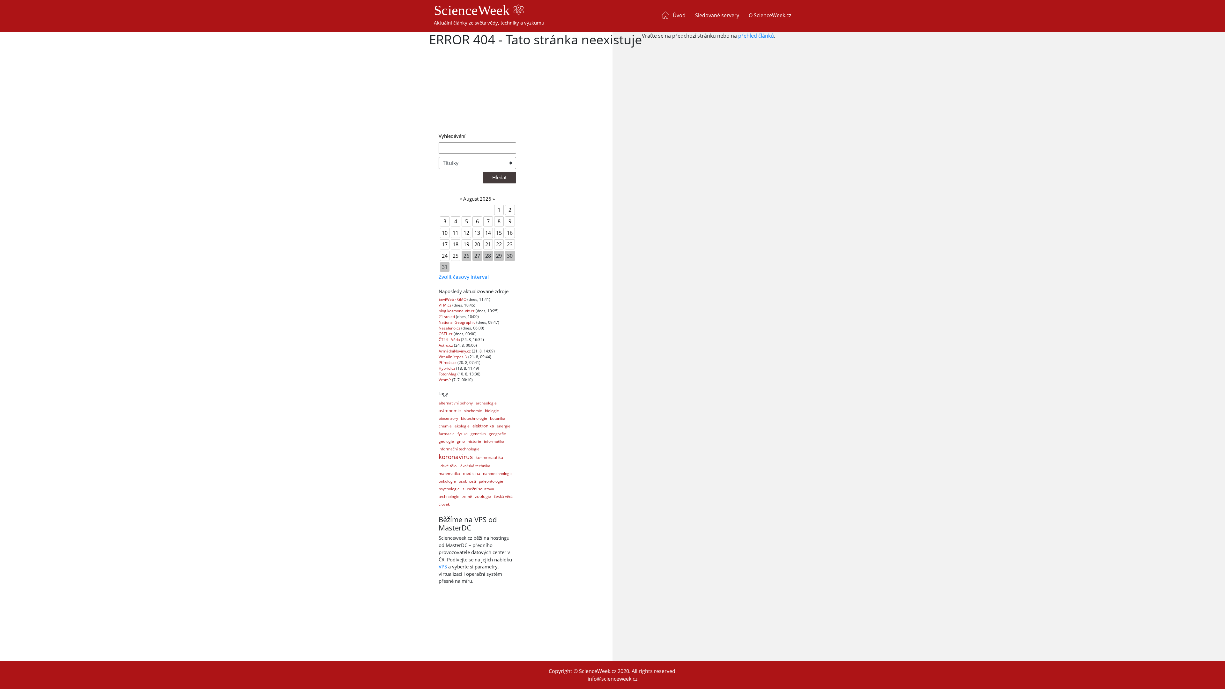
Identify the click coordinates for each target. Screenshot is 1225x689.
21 (488, 244)
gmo (461, 441)
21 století (447, 316)
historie (474, 441)
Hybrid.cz (447, 368)
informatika (494, 441)
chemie (445, 426)
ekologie (462, 426)
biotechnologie (474, 418)
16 (510, 232)
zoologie (483, 496)
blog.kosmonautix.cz (457, 311)
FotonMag (448, 374)
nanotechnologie (498, 473)
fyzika (462, 433)
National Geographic (457, 322)
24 (445, 255)
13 (477, 232)
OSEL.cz (446, 334)
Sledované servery (717, 15)
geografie (497, 433)
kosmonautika (489, 457)
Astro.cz (446, 345)
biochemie (473, 410)
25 (455, 255)
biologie (492, 410)
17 (445, 244)
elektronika (483, 426)
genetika (478, 433)
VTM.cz (445, 305)
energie (503, 426)
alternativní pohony (456, 403)
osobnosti (467, 481)
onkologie (447, 481)
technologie (449, 496)
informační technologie (459, 449)
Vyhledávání (452, 136)
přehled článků (756, 35)
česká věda (504, 496)
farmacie (447, 433)
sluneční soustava (478, 489)
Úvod (679, 15)
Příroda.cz (448, 362)
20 (477, 244)
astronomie (450, 410)
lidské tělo (448, 466)
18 (455, 244)
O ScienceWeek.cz (770, 15)
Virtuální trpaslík (453, 356)
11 (455, 232)
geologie (446, 441)
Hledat (499, 177)
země (467, 496)
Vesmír (445, 379)
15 (499, 232)
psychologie (449, 489)
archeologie (486, 403)
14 (488, 232)
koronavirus (456, 457)
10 (445, 232)
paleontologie (491, 481)
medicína (471, 473)
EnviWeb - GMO (453, 299)
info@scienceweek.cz (612, 678)
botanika (497, 418)
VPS (443, 566)
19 (466, 244)
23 (510, 244)
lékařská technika (474, 466)
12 (466, 232)
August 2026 (477, 199)
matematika (449, 473)
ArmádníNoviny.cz (455, 351)
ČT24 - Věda (450, 339)
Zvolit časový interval (464, 276)
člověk (444, 504)
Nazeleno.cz (450, 328)
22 (499, 244)
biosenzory (448, 418)
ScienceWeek (473, 10)
